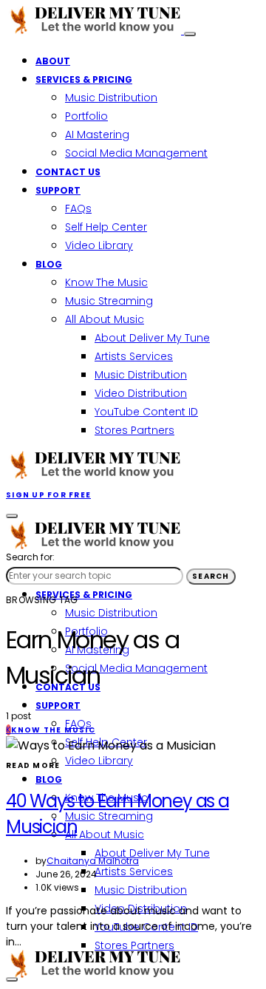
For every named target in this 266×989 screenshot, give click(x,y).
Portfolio (86, 116)
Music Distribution (111, 97)
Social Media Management (136, 153)
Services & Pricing (83, 79)
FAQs (78, 208)
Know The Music (106, 282)
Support (58, 190)
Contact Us (67, 172)
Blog (48, 264)
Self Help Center (106, 227)
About (52, 61)
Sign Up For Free (48, 494)
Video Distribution (141, 393)
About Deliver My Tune (152, 337)
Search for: (30, 557)
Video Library (99, 245)
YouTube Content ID (146, 411)
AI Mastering (97, 134)
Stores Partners (134, 430)
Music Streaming (109, 300)
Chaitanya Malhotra (93, 860)
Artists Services (134, 356)
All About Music (104, 319)
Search (211, 576)
